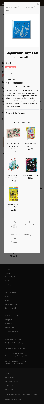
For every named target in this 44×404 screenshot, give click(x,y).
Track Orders (15, 234)
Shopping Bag (29, 234)
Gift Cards (15, 242)
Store (15, 7)
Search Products (14, 226)
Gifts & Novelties (26, 7)
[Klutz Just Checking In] (31, 165)
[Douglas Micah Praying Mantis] (13, 165)
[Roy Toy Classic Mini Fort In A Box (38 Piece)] (13, 133)
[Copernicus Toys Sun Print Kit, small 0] (22, 30)
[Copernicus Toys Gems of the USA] (13, 194)
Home (7, 7)
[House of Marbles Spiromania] (31, 133)
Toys (7, 10)
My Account (29, 225)
